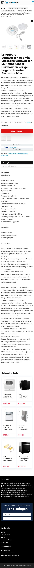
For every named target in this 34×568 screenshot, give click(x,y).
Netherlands (13, 147)
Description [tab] (7, 163)
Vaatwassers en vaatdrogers (18, 8)
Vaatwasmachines (8, 11)
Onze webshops (6, 540)
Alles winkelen (5, 535)
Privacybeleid (5, 550)
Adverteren (4, 542)
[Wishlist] (28, 2)
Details (28, 122)
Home (3, 8)
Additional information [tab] (10, 166)
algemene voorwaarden (9, 553)
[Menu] (2, 2)
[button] (32, 21)
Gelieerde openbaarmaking (10, 555)
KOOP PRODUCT (17, 131)
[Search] (24, 2)
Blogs (3, 537)
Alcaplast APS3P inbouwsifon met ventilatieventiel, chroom (24, 430)
